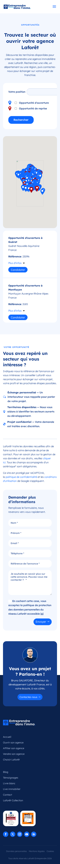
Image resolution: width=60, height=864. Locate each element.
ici (42, 613)
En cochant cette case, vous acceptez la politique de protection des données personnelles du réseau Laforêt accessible (29, 607)
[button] (31, 190)
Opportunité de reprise (33, 108)
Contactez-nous (28, 697)
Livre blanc (9, 783)
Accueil (7, 736)
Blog (5, 772)
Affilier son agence (13, 748)
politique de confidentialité (21, 476)
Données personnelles (16, 851)
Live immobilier (11, 789)
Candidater (18, 269)
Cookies (50, 851)
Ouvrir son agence (13, 742)
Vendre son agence (13, 753)
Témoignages (10, 777)
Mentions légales (37, 851)
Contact (7, 794)
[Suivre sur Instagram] (19, 834)
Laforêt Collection (13, 800)
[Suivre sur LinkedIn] (33, 834)
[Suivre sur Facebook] (5, 834)
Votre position (16, 91)
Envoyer (41, 621)
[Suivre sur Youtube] (26, 834)
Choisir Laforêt (11, 759)
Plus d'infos (15, 263)
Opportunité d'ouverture (34, 102)
